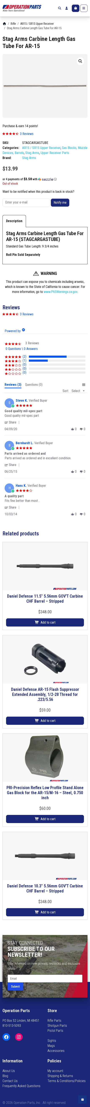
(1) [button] (24, 360)
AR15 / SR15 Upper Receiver (37, 23)
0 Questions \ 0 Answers (22, 349)
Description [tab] (14, 221)
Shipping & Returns (60, 1076)
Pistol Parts (55, 1031)
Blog (5, 1076)
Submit (15, 986)
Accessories (56, 1051)
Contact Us (10, 1081)
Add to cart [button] (48, 622)
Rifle (13, 23)
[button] (80, 61)
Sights (52, 1041)
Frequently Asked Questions (21, 1086)
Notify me (60, 203)
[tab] (13, 385)
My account (55, 1071)
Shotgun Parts (57, 1026)
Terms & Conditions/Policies (67, 1081)
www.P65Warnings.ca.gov (60, 292)
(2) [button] (24, 356)
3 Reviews (26, 134)
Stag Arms (32, 153)
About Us (9, 1071)
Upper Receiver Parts (55, 153)
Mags (51, 1046)
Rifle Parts (54, 1021)
